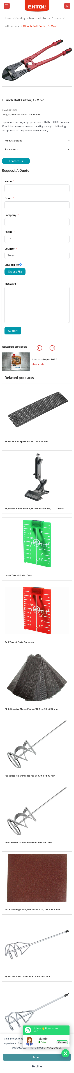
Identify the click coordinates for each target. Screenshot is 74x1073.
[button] (67, 39)
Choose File (15, 271)
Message (10, 283)
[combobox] (8, 239)
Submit (12, 330)
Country (9, 248)
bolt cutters (34, 114)
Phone (8, 231)
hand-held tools (19, 114)
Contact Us (16, 161)
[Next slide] (52, 347)
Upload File (11, 264)
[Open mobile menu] (6, 6)
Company (10, 215)
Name (8, 181)
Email (7, 198)
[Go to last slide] (39, 347)
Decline (37, 1066)
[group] (37, 361)
